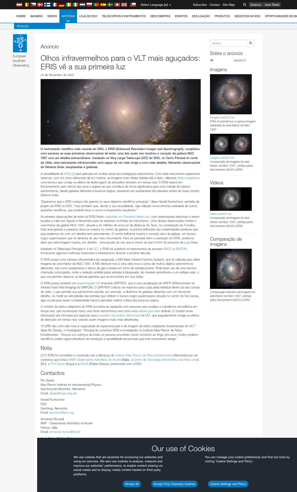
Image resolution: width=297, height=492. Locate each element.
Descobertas (160, 16)
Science (255, 4)
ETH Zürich (58, 364)
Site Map (229, 4)
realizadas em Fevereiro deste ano (127, 216)
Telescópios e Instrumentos (124, 16)
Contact (215, 4)
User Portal (272, 4)
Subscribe (200, 4)
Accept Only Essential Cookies (174, 484)
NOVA (84, 364)
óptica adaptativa (188, 178)
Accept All (132, 484)
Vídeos (52, 16)
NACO (168, 249)
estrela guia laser (149, 311)
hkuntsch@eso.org (61, 412)
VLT (96, 249)
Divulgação (201, 16)
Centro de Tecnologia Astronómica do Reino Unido (166, 359)
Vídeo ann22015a (220, 214)
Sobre (21, 16)
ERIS (67, 174)
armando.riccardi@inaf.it (64, 432)
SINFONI (181, 249)
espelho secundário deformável (120, 315)
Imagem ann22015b (222, 158)
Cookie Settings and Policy (228, 484)
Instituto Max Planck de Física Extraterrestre (143, 355)
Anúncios (23, 26)
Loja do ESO (88, 16)
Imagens (36, 16)
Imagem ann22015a (222, 117)
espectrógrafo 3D (88, 283)
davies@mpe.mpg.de (63, 393)
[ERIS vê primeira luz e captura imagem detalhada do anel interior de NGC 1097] (121, 111)
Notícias (68, 16)
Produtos (222, 16)
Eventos (181, 16)
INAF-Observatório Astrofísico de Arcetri (95, 359)
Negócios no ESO (247, 16)
